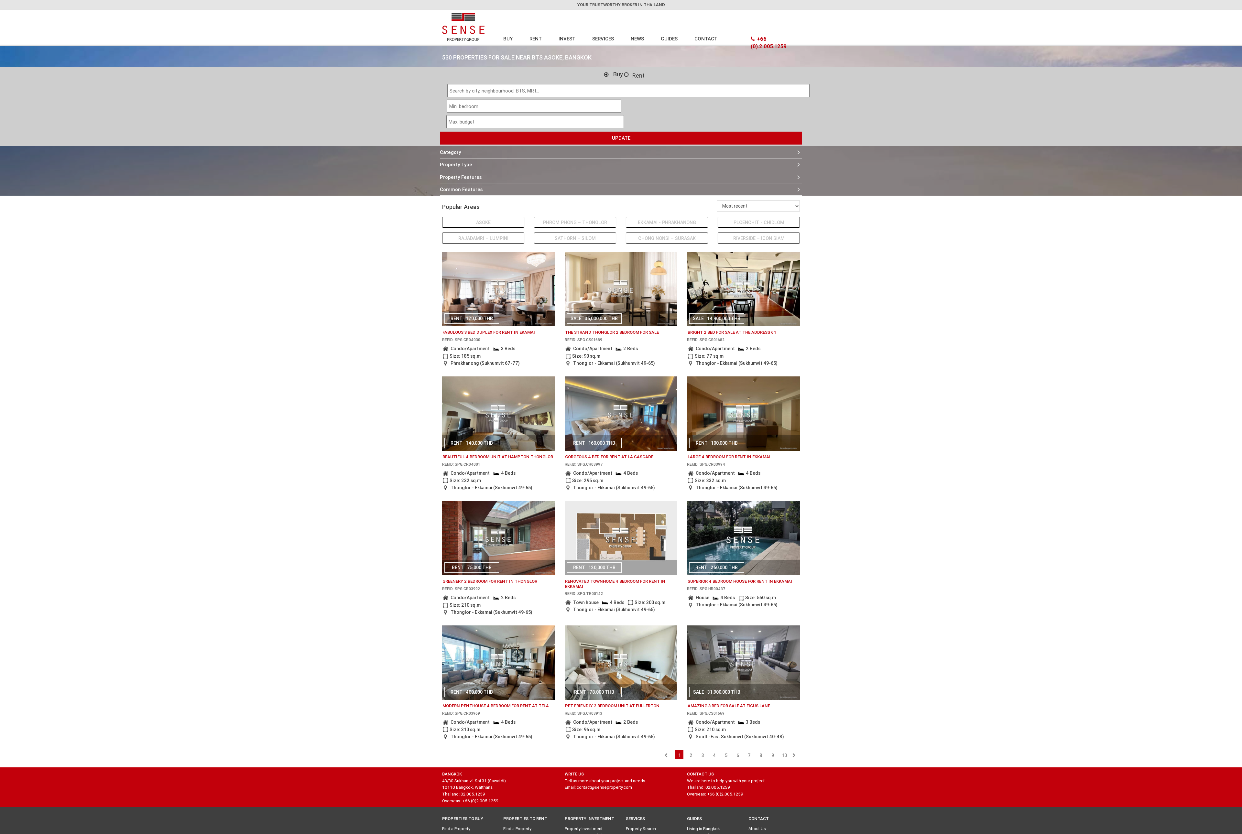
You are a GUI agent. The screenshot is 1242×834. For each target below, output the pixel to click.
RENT (535, 39)
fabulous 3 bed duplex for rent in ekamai (488, 332)
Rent (638, 75)
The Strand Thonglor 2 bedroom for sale (612, 332)
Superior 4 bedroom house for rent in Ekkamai (740, 581)
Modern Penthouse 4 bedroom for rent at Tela (495, 706)
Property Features (461, 177)
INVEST (567, 39)
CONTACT (705, 39)
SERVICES (603, 39)
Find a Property (456, 828)
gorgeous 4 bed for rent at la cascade (609, 457)
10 (784, 755)
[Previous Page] (666, 755)
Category (450, 152)
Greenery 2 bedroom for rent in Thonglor (489, 581)
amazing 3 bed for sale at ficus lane (729, 706)
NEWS (637, 39)
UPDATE (621, 138)
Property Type (456, 164)
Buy (618, 74)
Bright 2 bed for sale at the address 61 (732, 332)
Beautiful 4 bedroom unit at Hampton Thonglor (497, 457)
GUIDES (669, 39)
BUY (508, 39)
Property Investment (584, 828)
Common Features (461, 189)
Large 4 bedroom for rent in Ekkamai (729, 457)
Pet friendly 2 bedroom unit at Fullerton (612, 706)
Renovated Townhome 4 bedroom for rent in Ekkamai (615, 584)
